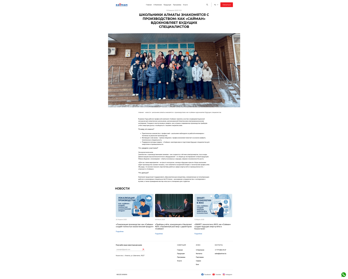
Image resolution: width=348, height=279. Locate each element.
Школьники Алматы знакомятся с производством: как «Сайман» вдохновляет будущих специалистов (186, 112)
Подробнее (120, 231)
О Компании (158, 5)
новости (148, 112)
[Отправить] (143, 249)
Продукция (167, 5)
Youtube (218, 274)
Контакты (199, 253)
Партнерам (200, 257)
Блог (197, 264)
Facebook (207, 274)
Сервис (198, 261)
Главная (149, 5)
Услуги (185, 5)
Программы (177, 5)
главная (141, 112)
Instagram (229, 274)
